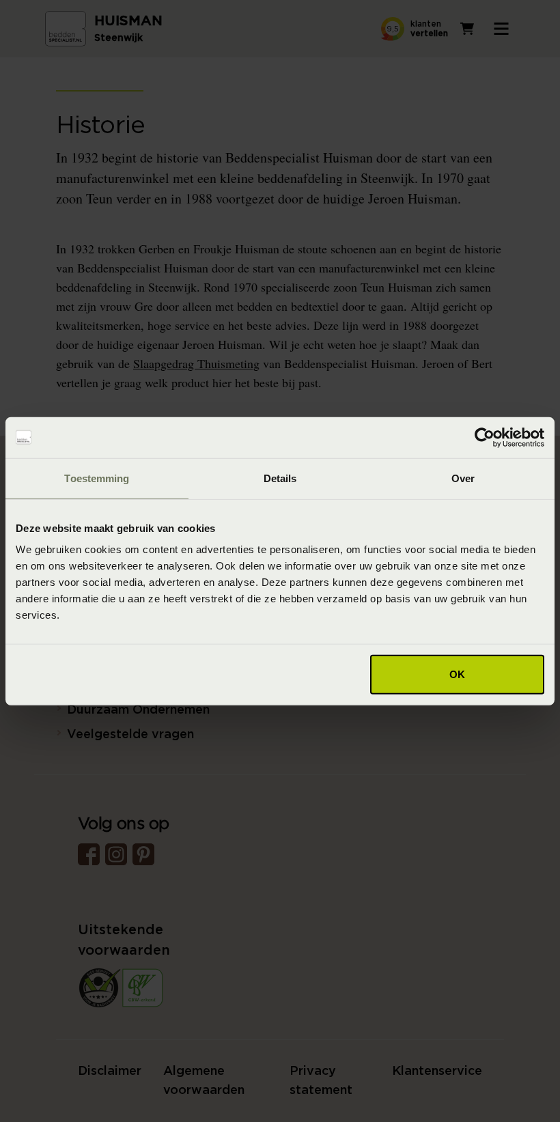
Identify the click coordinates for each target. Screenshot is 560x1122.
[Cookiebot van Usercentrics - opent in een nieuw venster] (484, 437)
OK (457, 674)
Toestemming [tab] (96, 477)
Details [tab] (280, 477)
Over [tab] (463, 477)
